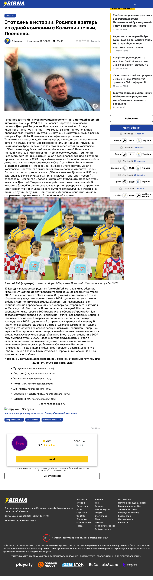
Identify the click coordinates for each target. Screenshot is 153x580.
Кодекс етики (125, 516)
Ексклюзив (82, 506)
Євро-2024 (81, 512)
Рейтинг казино (103, 529)
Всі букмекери (52, 475)
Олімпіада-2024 (84, 522)
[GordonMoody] (47, 565)
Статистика (101, 516)
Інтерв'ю (80, 503)
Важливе (99, 506)
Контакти (123, 522)
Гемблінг (99, 522)
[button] (135, 4)
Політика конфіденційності (132, 503)
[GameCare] (130, 565)
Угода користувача (127, 509)
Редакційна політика (128, 512)
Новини (10, 16)
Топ (97, 503)
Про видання (124, 499)
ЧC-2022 (80, 516)
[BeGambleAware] (103, 565)
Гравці (79, 526)
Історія (98, 512)
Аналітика (81, 499)
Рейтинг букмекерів (105, 526)
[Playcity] (24, 565)
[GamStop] (73, 565)
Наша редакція (125, 519)
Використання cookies (129, 506)
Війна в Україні (102, 509)
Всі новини (131, 118)
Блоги (79, 509)
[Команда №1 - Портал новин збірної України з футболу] (12, 4)
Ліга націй (81, 519)
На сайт (52, 459)
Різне (97, 519)
